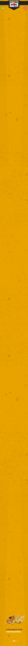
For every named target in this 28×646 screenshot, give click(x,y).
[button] (10, 641)
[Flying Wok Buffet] (14, 4)
